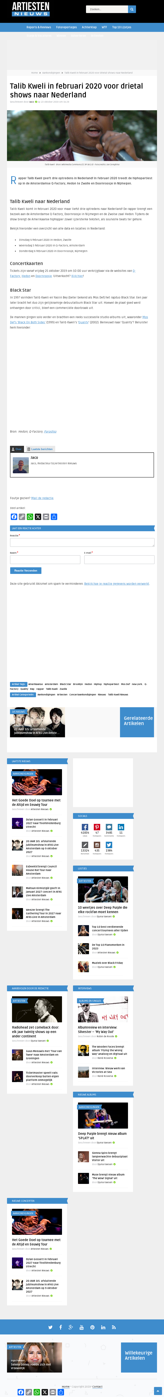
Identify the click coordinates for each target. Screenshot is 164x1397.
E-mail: (88, 552)
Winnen (61, 35)
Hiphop (98, 684)
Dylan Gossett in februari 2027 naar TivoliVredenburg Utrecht (43, 823)
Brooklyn (78, 684)
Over (18, 449)
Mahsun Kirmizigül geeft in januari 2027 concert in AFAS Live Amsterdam (44, 892)
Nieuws (102, 694)
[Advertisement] (82, 637)
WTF (104, 27)
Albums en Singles (90, 1000)
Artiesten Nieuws (23, 725)
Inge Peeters (18, 1360)
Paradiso (50, 431)
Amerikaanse (35, 684)
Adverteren (78, 35)
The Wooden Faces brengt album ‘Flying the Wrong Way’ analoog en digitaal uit (109, 1050)
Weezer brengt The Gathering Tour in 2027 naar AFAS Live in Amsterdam (43, 913)
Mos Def (125, 684)
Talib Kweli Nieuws (118, 694)
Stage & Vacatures (39, 35)
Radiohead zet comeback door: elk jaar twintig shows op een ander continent (35, 1032)
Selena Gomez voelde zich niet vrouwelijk (31, 1366)
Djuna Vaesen (104, 916)
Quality (83, 322)
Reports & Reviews (39, 27)
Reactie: (15, 535)
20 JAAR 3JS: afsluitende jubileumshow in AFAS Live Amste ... (37, 731)
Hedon (26, 276)
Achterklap (89, 27)
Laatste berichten (42, 449)
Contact (97, 1386)
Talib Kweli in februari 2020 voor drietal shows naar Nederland (99, 72)
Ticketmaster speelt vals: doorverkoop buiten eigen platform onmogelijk (42, 1076)
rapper (40, 689)
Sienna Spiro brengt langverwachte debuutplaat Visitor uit (110, 1156)
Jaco (31, 101)
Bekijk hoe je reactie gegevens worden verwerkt (116, 584)
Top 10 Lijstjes (121, 27)
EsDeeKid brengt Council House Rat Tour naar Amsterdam (41, 870)
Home (34, 72)
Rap (32, 689)
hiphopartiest (111, 684)
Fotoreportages (66, 27)
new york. (137, 684)
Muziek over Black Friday (107, 963)
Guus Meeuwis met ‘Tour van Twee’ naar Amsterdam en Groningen (44, 1055)
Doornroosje (43, 276)
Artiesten (97, 35)
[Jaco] (21, 472)
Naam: (14, 552)
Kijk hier (77, 276)
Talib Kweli (52, 689)
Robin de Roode (105, 1036)
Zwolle (63, 689)
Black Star (65, 684)
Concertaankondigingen (82, 694)
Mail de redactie (42, 498)
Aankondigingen (51, 72)
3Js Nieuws (18, 711)
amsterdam (51, 684)
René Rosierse (105, 1058)
